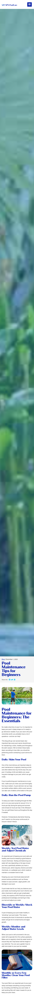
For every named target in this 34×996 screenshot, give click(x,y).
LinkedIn (14, 680)
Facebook (10, 680)
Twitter (12, 680)
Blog (3, 659)
